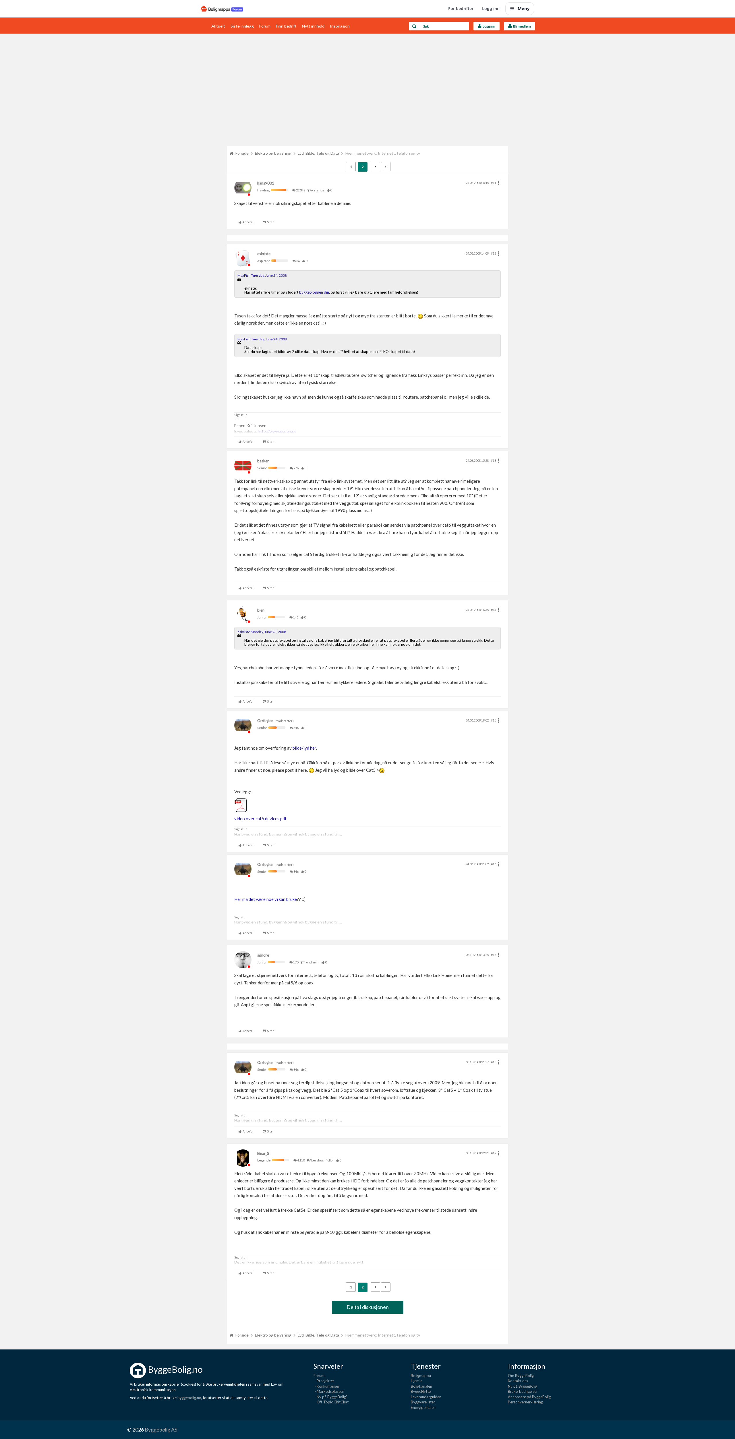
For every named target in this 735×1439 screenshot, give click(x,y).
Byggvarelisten (423, 1402)
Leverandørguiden (426, 1397)
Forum (264, 26)
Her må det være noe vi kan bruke (265, 899)
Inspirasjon (340, 26)
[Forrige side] (375, 166)
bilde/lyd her (304, 747)
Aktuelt (218, 26)
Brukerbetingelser (523, 1391)
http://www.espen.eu (277, 431)
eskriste (263, 253)
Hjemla (416, 1380)
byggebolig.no (189, 1397)
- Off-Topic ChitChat (331, 1402)
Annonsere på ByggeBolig (529, 1397)
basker (263, 461)
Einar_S (263, 1153)
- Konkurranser (326, 1386)
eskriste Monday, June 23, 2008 (261, 632)
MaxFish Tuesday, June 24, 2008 (262, 275)
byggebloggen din (314, 292)
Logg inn (491, 8)
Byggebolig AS (161, 1429)
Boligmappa (421, 1375)
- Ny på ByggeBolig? (331, 1397)
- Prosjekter (324, 1380)
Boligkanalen (421, 1386)
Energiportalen (423, 1407)
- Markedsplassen (329, 1391)
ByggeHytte (421, 1391)
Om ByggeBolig (521, 1375)
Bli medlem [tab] (521, 26)
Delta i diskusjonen (368, 1307)
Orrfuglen (265, 720)
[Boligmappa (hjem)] (222, 8)
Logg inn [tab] (488, 26)
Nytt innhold (313, 26)
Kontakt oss (518, 1380)
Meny (524, 8)
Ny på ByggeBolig (522, 1386)
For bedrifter (460, 8)
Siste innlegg (242, 26)
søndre (263, 955)
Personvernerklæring (525, 1402)
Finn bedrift (286, 26)
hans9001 (265, 183)
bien (260, 610)
